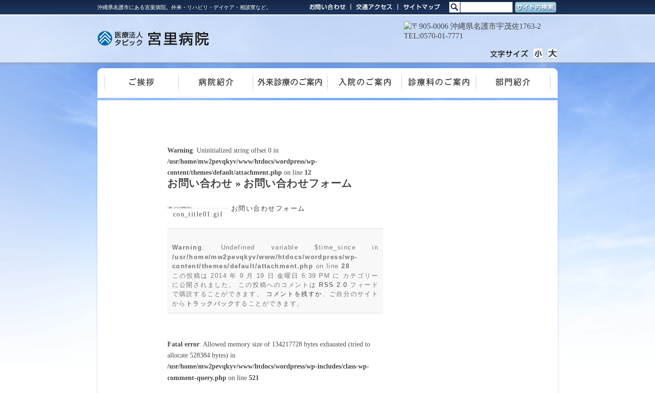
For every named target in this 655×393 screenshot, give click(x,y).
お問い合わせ (200, 183)
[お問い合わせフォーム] (198, 207)
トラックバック (210, 303)
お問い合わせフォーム (298, 183)
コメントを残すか (294, 294)
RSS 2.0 (333, 284)
